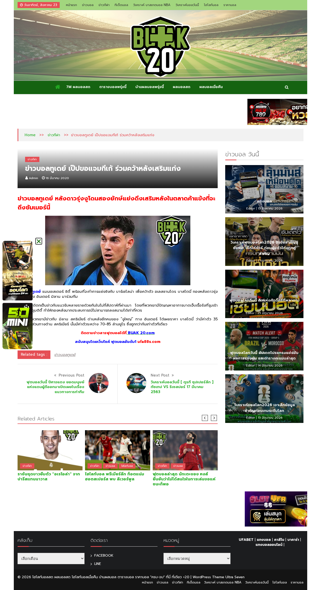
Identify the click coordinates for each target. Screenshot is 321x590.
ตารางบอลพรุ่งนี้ (112, 87)
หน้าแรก (71, 5)
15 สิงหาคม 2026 (270, 208)
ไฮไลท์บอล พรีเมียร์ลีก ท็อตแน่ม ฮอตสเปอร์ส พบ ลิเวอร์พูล (114, 476)
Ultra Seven (235, 577)
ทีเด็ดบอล (121, 5)
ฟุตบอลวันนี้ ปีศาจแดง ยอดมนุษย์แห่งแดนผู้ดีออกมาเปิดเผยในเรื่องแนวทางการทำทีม (55, 387)
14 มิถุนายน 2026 (270, 365)
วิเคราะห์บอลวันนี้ (187, 5)
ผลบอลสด (181, 87)
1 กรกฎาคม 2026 (270, 260)
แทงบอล (264, 201)
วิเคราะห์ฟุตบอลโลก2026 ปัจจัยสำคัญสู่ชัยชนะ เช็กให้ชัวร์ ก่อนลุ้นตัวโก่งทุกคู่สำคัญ (264, 248)
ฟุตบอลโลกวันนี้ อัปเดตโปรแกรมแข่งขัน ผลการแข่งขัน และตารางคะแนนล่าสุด (264, 355)
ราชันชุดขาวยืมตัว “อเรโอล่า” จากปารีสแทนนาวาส (49, 476)
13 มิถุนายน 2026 (270, 417)
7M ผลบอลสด (78, 87)
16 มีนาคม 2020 (57, 178)
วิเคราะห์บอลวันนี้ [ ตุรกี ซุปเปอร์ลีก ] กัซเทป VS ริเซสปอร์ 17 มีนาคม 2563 (182, 387)
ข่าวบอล (88, 5)
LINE (97, 563)
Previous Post (71, 375)
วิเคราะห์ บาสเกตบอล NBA (152, 5)
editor (250, 208)
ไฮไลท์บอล (211, 5)
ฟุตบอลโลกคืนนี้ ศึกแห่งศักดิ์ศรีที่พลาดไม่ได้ (264, 303)
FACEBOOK (103, 555)
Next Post (160, 375)
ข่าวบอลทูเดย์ (64, 354)
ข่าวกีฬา (104, 5)
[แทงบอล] (264, 189)
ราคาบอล (229, 5)
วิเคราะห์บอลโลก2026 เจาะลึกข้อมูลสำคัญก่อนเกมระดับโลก (264, 407)
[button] (39, 241)
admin (33, 178)
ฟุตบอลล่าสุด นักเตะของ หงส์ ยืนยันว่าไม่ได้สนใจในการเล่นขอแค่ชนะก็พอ (184, 479)
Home (30, 135)
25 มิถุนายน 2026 (270, 313)
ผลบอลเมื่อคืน (211, 87)
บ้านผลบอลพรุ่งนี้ (149, 87)
